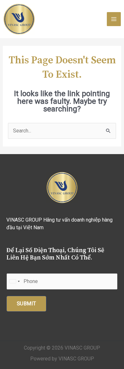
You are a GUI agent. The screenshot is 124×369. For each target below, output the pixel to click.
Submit (26, 304)
